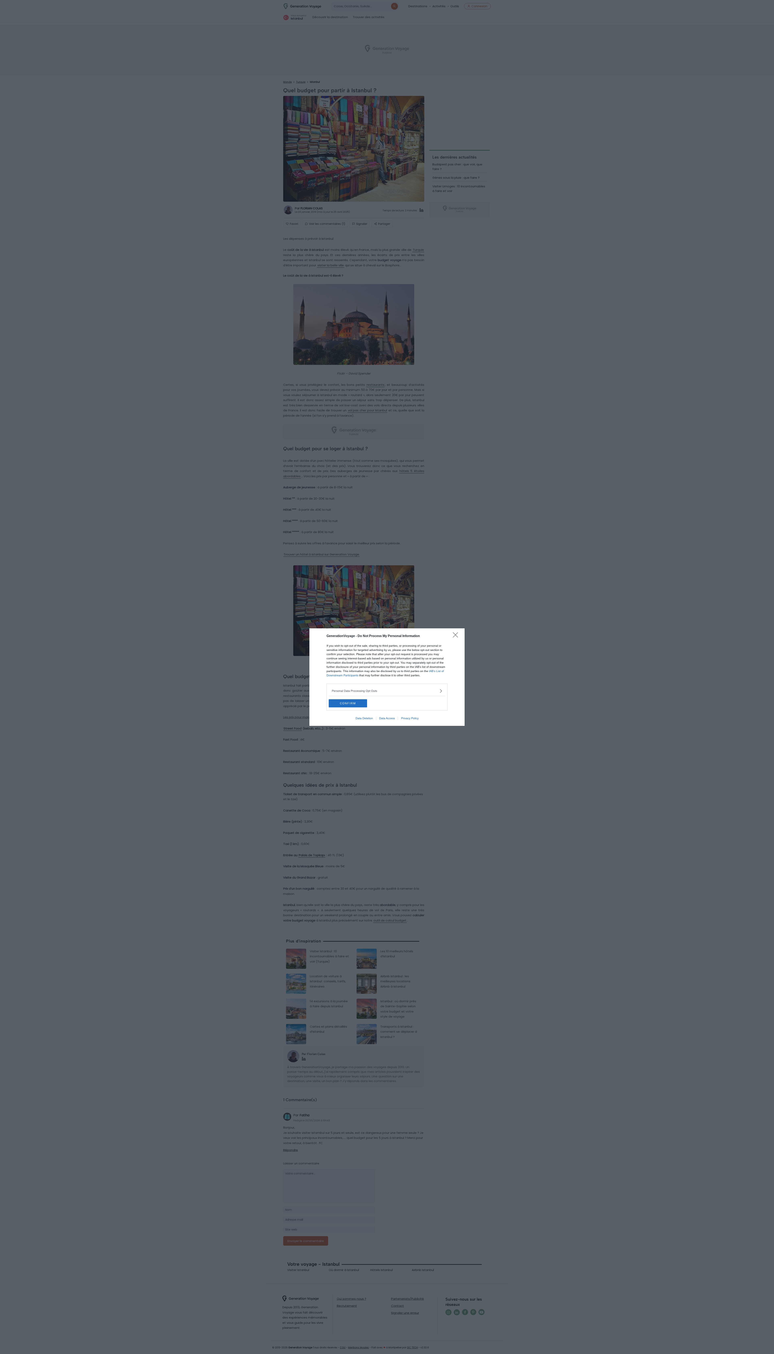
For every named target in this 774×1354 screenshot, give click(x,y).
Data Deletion (364, 718)
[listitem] (387, 691)
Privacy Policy (410, 718)
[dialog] (387, 677)
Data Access (387, 718)
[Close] (457, 636)
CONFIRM (348, 703)
